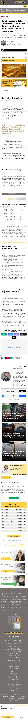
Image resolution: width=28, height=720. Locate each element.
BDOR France (14, 679)
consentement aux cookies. (14, 347)
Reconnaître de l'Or (14, 648)
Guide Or (14, 681)
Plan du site (14, 690)
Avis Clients (14, 671)
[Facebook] (6, 545)
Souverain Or (4, 530)
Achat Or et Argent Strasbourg (14, 649)
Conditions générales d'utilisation (14, 684)
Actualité (5, 16)
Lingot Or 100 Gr (5, 515)
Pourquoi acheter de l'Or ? (14, 646)
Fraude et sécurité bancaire (14, 643)
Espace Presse (14, 673)
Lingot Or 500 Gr (5, 512)
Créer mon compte (14, 662)
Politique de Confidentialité (14, 687)
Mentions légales (14, 689)
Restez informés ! (9, 571)
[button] (14, 90)
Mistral (10, 334)
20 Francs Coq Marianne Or (7, 521)
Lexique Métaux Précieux (14, 676)
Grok (14, 337)
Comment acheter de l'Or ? (14, 645)
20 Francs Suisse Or (5, 524)
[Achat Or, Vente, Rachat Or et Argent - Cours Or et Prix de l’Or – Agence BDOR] (2, 3)
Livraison (14, 659)
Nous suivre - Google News (7, 53)
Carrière (14, 682)
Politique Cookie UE (14, 685)
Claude (16, 334)
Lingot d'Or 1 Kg (5, 509)
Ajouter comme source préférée (8, 60)
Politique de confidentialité (21, 705)
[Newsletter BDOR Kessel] (14, 83)
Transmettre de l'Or (14, 678)
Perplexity (23, 334)
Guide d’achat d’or (14, 657)
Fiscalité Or (14, 638)
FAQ (14, 674)
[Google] (14, 545)
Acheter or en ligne (14, 655)
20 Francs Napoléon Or (6, 518)
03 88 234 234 (6, 477)
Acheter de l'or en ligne (10, 584)
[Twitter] (10, 545)
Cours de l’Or (14, 668)
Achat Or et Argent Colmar (14, 651)
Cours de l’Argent (14, 670)
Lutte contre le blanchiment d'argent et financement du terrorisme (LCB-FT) (14, 641)
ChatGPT (4, 334)
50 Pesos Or (4, 527)
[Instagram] (21, 545)
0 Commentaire (22, 50)
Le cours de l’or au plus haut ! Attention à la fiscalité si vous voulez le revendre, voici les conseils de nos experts (13, 129)
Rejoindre (23, 391)
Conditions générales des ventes (14, 660)
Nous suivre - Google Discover (8, 57)
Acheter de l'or (14, 498)
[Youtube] (17, 545)
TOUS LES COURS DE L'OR (14, 536)
